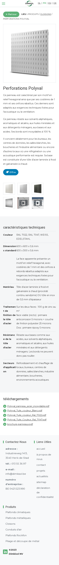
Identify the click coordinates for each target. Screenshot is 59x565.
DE (54, 3)
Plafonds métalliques (18, 517)
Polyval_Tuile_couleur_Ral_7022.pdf (26, 415)
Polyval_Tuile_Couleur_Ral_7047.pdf (26, 419)
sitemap (41, 482)
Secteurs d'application (9, 367)
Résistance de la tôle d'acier (9, 341)
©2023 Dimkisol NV (16, 551)
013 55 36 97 (19, 463)
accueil (41, 448)
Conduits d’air (14, 529)
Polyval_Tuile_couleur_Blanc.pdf (24, 410)
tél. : (8, 463)
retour (12, 14)
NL (39, 3)
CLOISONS (45, 14)
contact (41, 464)
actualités (42, 476)
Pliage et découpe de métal (22, 541)
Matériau (8, 287)
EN (49, 3)
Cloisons (10, 523)
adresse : (11, 448)
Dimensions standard (9, 248)
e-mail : (10, 469)
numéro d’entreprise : (14, 482)
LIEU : (24, 14)
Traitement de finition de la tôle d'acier (9, 315)
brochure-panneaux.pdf (20, 424)
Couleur (8, 234)
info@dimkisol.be (16, 473)
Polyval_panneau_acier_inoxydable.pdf (28, 406)
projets (41, 470)
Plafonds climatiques (18, 512)
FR (44, 3)
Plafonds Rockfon (16, 535)
